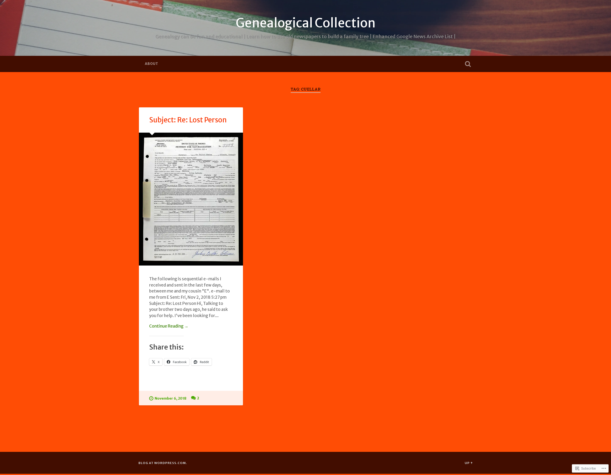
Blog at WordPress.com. (162, 463)
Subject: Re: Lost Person (188, 119)
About (151, 64)
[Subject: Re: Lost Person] (191, 199)
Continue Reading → (168, 326)
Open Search (468, 64)
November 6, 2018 (170, 398)
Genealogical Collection (305, 23)
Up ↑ (469, 463)
